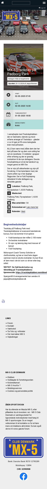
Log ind (42, 8)
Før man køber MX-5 (16, 334)
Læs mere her (32, 207)
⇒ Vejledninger (11, 337)
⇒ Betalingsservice (13, 388)
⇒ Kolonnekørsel (12, 383)
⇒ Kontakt (9, 326)
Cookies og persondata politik (20, 391)
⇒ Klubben (9, 377)
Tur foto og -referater (16, 331)
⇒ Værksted (10, 329)
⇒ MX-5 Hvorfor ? (12, 385)
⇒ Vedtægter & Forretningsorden (19, 380)
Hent (23, 211)
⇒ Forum (9, 323)
